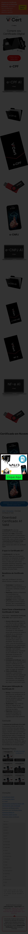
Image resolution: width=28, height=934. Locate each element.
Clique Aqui (14, 477)
